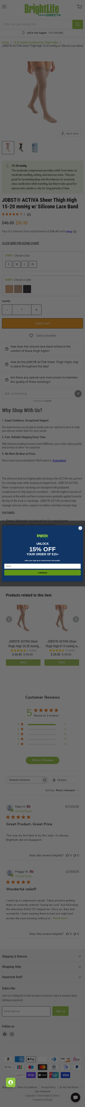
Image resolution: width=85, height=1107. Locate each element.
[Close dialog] (80, 528)
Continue (42, 572)
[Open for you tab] (10, 1082)
